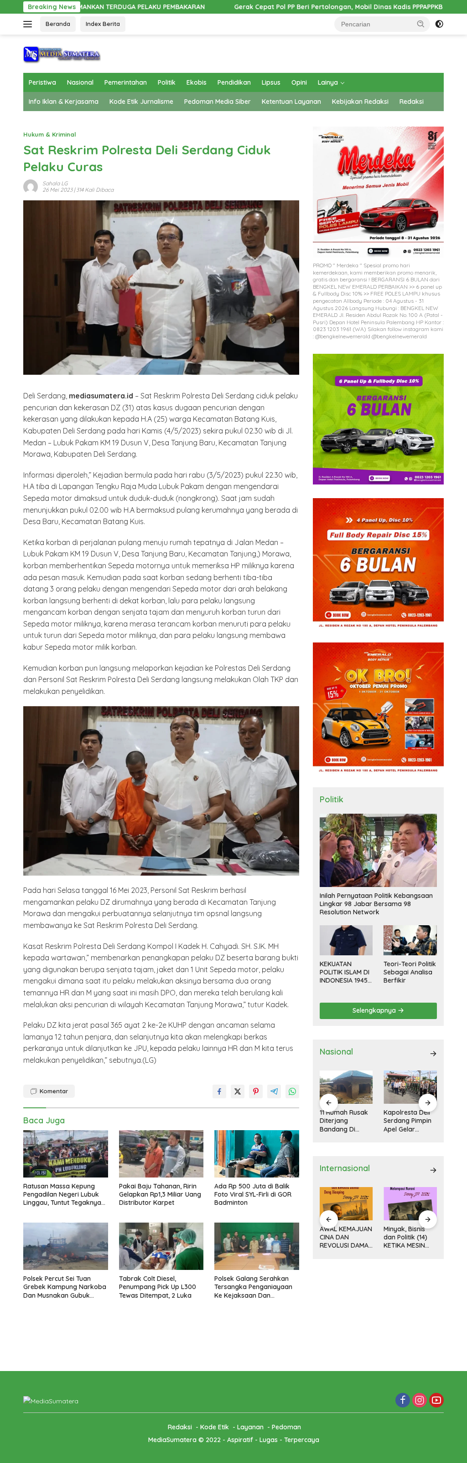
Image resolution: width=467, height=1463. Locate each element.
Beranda (58, 23)
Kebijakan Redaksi (360, 101)
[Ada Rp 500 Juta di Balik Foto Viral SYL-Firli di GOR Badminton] (256, 1154)
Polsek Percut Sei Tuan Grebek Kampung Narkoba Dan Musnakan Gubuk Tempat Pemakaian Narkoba (64, 1287)
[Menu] (29, 24)
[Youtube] (436, 1401)
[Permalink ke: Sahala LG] (30, 186)
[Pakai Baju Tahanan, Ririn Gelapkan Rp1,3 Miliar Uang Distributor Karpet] (161, 1154)
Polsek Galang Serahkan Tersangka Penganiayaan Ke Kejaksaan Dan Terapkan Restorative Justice (253, 1287)
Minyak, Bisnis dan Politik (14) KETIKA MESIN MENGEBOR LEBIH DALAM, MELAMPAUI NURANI (410, 1237)
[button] (421, 23)
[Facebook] (402, 1401)
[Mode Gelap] (439, 24)
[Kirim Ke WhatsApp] (292, 1091)
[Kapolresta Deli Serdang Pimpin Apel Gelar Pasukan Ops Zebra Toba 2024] (410, 1087)
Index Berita (103, 23)
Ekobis (197, 82)
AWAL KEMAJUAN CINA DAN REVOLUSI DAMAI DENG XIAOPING (346, 1237)
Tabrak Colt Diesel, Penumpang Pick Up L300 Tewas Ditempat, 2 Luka (157, 1286)
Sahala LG (54, 183)
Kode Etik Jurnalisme (141, 101)
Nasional (80, 82)
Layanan (250, 1427)
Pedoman (286, 1427)
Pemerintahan (125, 82)
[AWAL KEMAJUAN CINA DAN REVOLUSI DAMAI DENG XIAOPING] (346, 1203)
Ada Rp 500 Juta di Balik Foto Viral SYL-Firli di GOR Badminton (252, 1194)
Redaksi (412, 101)
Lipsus (271, 82)
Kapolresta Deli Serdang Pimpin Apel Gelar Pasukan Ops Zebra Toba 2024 (410, 1120)
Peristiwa (42, 82)
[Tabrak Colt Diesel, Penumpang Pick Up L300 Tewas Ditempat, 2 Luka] (161, 1246)
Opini (299, 82)
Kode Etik (214, 1427)
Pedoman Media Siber (217, 101)
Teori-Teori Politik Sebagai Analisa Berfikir (410, 972)
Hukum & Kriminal (49, 134)
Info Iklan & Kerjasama (64, 101)
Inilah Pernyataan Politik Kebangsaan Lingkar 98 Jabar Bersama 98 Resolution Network (376, 904)
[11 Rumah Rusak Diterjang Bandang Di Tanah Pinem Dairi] (346, 1087)
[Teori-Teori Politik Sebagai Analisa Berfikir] (410, 940)
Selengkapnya (375, 1010)
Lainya (328, 82)
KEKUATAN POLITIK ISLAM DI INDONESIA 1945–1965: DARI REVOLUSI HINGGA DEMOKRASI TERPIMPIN (345, 972)
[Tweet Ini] (237, 1091)
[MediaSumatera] (62, 53)
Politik (167, 82)
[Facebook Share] (219, 1091)
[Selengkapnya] (433, 1053)
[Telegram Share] (274, 1091)
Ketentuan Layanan (291, 101)
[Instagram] (419, 1401)
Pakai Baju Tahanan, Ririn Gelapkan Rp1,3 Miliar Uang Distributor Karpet (160, 1194)
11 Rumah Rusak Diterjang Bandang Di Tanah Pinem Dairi (344, 1120)
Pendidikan (234, 82)
